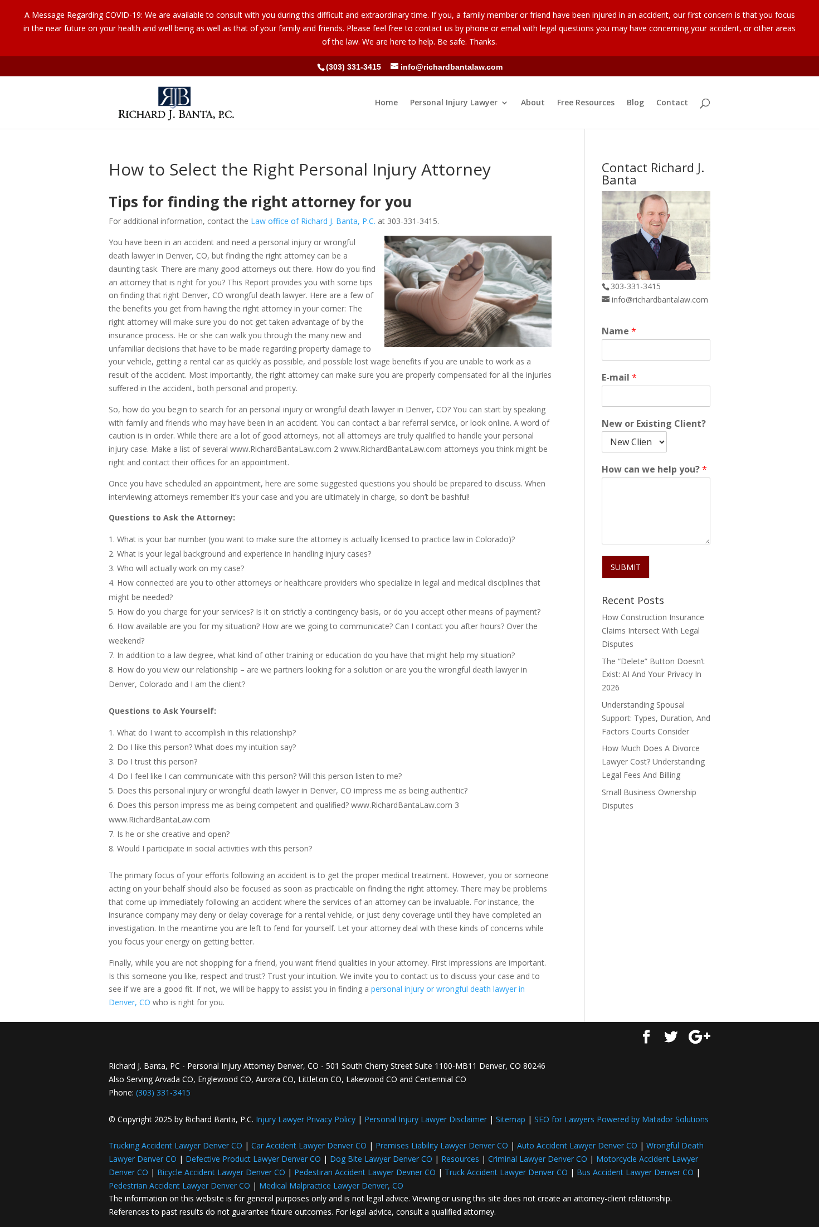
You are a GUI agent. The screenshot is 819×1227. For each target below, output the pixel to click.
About (533, 103)
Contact (672, 103)
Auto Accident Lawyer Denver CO (577, 1145)
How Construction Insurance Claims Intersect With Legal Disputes (653, 630)
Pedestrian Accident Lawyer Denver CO (179, 1185)
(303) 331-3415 (353, 66)
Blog (635, 103)
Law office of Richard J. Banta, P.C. (313, 221)
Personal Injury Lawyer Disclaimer (425, 1119)
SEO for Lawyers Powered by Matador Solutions (621, 1119)
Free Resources (586, 103)
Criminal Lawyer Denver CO (537, 1158)
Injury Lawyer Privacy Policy (305, 1119)
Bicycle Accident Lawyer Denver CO (221, 1172)
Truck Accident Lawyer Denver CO (506, 1172)
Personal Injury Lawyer (454, 103)
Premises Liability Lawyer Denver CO (442, 1145)
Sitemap (510, 1119)
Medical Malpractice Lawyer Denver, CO (331, 1185)
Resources (460, 1158)
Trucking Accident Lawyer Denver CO (175, 1145)
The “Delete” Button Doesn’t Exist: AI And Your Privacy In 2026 (653, 674)
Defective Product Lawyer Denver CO (253, 1158)
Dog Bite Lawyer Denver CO (381, 1158)
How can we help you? (654, 469)
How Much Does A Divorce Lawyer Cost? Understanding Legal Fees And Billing (653, 761)
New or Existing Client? (654, 424)
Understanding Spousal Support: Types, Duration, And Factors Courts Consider (656, 718)
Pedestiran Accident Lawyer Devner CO (365, 1172)
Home (386, 103)
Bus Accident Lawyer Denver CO (635, 1172)
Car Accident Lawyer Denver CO (309, 1145)
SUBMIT (626, 567)
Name (619, 331)
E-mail (619, 377)
